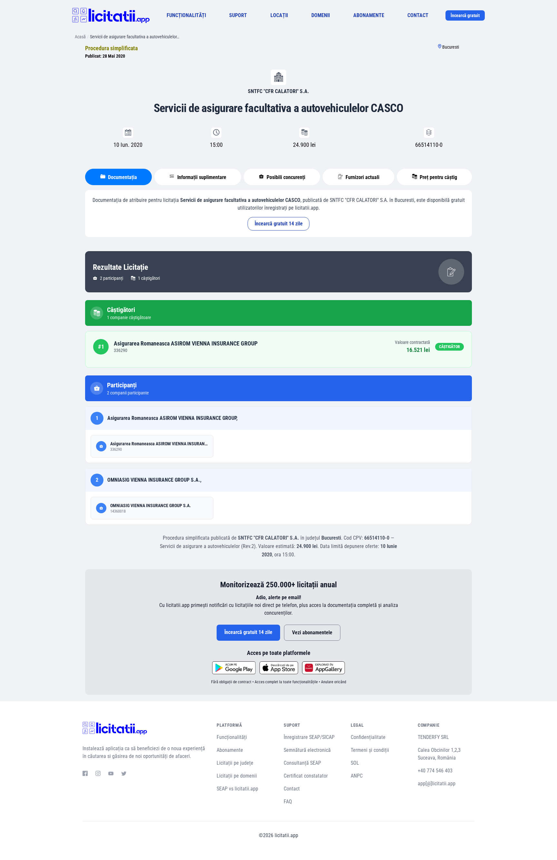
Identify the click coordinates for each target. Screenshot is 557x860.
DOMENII (320, 15)
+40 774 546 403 (435, 771)
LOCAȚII (279, 15)
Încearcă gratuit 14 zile (279, 224)
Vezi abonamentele (312, 632)
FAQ (288, 802)
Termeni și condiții (370, 750)
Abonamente (230, 750)
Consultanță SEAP (302, 763)
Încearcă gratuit (465, 15)
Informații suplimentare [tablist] (201, 177)
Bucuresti (450, 47)
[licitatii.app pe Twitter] (123, 774)
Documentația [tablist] (122, 177)
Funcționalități (232, 737)
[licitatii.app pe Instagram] (98, 774)
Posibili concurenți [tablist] (285, 177)
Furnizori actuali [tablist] (361, 177)
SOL (355, 763)
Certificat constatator (306, 776)
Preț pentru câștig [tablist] (437, 177)
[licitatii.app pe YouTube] (110, 774)
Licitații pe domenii (237, 776)
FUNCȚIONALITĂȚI (186, 15)
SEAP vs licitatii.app (237, 789)
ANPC (357, 776)
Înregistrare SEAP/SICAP (309, 737)
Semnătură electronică (307, 750)
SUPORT (238, 15)
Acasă (80, 36)
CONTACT (417, 15)
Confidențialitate (368, 737)
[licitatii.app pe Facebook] (85, 774)
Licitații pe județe (235, 763)
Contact (292, 789)
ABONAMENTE (368, 15)
